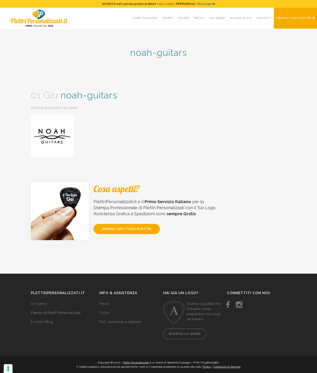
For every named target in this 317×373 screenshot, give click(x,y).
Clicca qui (204, 4)
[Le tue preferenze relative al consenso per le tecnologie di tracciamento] (8, 368)
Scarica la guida (185, 334)
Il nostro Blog (42, 322)
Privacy (206, 366)
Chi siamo (39, 304)
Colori (104, 313)
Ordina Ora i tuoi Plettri (127, 229)
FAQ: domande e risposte (120, 322)
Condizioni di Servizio (226, 366)
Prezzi (104, 304)
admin (73, 108)
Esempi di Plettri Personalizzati (56, 313)
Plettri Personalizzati (136, 362)
